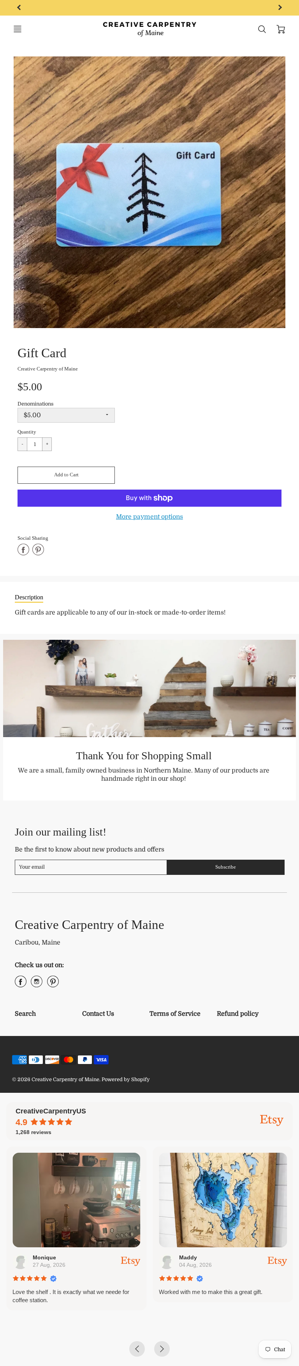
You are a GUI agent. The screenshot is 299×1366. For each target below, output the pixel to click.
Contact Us (98, 1013)
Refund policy (238, 1013)
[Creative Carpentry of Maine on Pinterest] (53, 984)
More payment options (149, 516)
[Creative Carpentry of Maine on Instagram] (36, 984)
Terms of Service (175, 1013)
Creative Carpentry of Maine (48, 369)
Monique (44, 1257)
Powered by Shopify (126, 1079)
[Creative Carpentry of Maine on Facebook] (20, 984)
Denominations (35, 404)
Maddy (188, 1257)
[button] (66, 475)
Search (25, 1013)
